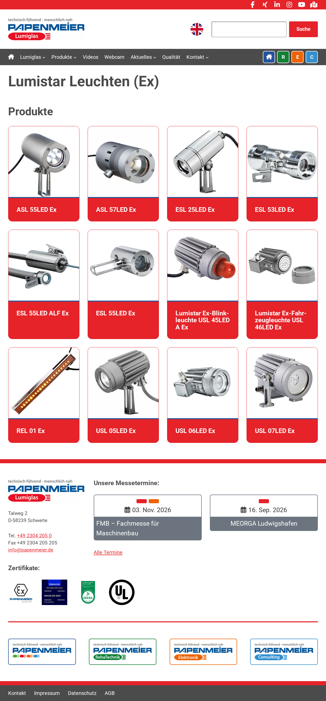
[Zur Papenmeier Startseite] (42, 650)
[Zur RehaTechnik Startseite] (122, 651)
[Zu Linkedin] (277, 4)
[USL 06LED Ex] (202, 394)
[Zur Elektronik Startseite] (203, 651)
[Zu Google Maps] (314, 4)
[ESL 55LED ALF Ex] (43, 284)
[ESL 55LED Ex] (123, 284)
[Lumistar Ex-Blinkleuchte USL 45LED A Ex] (202, 284)
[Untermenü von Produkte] (74, 57)
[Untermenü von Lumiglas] (43, 57)
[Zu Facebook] (253, 4)
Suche (303, 29)
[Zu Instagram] (289, 4)
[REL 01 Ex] (43, 394)
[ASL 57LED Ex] (123, 173)
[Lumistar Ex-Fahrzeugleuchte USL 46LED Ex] (282, 284)
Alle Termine (108, 552)
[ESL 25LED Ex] (202, 173)
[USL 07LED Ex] (282, 394)
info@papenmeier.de (30, 550)
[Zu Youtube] (301, 4)
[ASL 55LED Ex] (43, 173)
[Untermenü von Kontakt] (207, 57)
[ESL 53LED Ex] (282, 173)
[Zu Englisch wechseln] (197, 29)
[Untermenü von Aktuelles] (154, 57)
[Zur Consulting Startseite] (284, 651)
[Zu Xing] (265, 4)
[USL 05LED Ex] (123, 394)
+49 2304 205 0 (34, 536)
